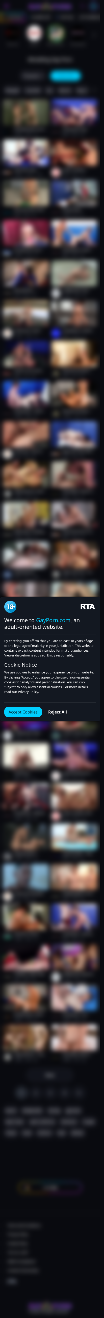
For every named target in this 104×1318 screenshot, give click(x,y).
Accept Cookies (23, 712)
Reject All (57, 712)
